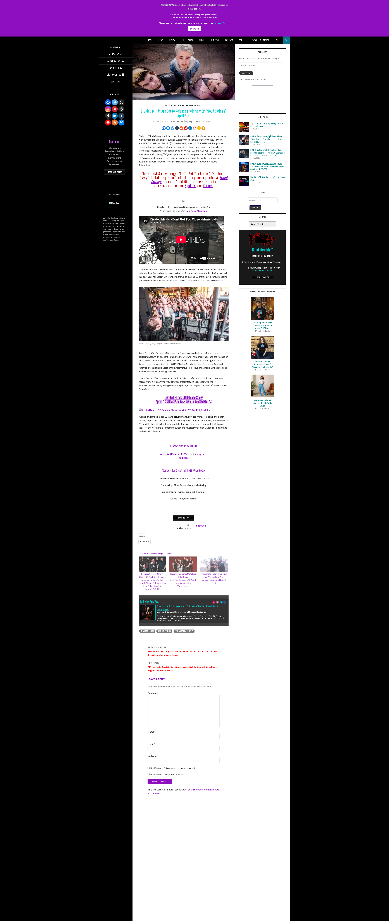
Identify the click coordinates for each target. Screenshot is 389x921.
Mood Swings (164, 631)
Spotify (190, 185)
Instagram (200, 454)
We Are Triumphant (184, 631)
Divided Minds (147, 631)
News (160, 40)
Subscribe (246, 73)
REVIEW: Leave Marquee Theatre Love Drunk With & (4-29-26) (267, 166)
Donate (242, 40)
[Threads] (121, 109)
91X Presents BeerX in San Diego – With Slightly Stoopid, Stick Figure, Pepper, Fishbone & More (183, 666)
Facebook (176, 454)
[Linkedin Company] (115, 116)
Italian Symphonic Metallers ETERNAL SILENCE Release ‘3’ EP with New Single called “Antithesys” (183, 579)
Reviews (173, 40)
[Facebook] (164, 128)
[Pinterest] (186, 128)
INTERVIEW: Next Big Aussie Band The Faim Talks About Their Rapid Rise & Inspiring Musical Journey (182, 651)
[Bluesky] (121, 122)
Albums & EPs (172, 105)
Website (165, 454)
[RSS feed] (115, 122)
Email (151, 743)
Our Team (215, 40)
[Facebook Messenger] (168, 128)
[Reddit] (181, 128)
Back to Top (183, 517)
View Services (262, 277)
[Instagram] (108, 109)
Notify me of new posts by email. (167, 774)
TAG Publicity (193, 105)
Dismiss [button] (194, 28)
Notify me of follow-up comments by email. (172, 768)
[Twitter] (172, 128)
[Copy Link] (199, 128)
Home (150, 40)
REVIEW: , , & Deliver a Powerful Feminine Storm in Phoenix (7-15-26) (267, 139)
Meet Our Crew (115, 172)
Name (151, 731)
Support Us (116, 74)
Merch (202, 40)
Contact (229, 40)
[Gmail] (194, 128)
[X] (121, 102)
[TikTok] (108, 116)
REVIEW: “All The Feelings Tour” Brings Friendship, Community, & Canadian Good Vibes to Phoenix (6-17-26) (267, 153)
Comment (153, 693)
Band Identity (262, 249)
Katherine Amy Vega (183, 121)
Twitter (188, 454)
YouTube (184, 457)
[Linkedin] (190, 128)
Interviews (188, 40)
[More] (203, 128)
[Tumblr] (177, 128)
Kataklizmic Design (260, 40)
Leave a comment (205, 121)
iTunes (208, 185)
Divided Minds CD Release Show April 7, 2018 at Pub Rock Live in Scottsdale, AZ (184, 399)
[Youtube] (108, 122)
